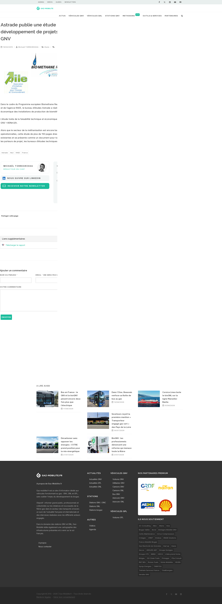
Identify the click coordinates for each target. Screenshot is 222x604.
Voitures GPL (118, 517)
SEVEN (177, 562)
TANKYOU (158, 566)
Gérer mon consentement (64, 597)
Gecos (141, 550)
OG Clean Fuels (153, 558)
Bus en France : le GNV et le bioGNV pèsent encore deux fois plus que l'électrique (70, 399)
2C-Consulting (145, 526)
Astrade (5, 153)
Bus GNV (116, 494)
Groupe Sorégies (166, 550)
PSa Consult (176, 558)
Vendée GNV (144, 574)
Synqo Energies (145, 566)
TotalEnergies (167, 570)
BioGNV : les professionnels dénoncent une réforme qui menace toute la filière (122, 445)
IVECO (160, 554)
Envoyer (6, 317)
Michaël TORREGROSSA (28, 47)
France (25, 153)
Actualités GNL (95, 487)
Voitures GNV (118, 479)
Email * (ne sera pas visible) (50, 275)
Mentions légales (43, 597)
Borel (154, 530)
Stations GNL (94, 506)
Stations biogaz (95, 510)
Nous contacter (45, 546)
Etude (46, 47)
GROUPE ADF (151, 550)
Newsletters (70, 2)
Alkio (155, 526)
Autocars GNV (118, 498)
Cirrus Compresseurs (165, 534)
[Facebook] (159, 2)
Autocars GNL (118, 502)
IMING (153, 554)
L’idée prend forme (172, 554)
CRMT (150, 538)
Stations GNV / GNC (97, 502)
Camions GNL (118, 490)
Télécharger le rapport (15, 245)
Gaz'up (166, 546)
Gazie (173, 546)
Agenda (41, 2)
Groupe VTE (144, 554)
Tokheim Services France (149, 570)
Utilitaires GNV (118, 483)
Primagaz (165, 558)
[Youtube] (175, 2)
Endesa (158, 538)
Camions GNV (118, 487)
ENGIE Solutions (170, 538)
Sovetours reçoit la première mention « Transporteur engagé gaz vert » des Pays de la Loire (121, 420)
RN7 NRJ (142, 562)
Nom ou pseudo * (8, 275)
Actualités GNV (95, 479)
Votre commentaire (10, 287)
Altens (161, 526)
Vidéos (50, 2)
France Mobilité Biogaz (148, 542)
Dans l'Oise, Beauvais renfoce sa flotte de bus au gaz (122, 395)
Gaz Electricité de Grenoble (150, 546)
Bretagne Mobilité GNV (167, 530)
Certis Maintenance (147, 534)
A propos (42, 543)
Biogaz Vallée (144, 530)
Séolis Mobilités (167, 562)
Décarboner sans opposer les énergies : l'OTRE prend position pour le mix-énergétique (70, 445)
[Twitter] (164, 2)
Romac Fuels (153, 562)
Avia (168, 526)
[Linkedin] (169, 2)
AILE (11, 153)
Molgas (142, 558)
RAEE (18, 153)
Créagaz (142, 538)
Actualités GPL (95, 483)
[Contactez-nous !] (180, 2)
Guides (58, 2)
